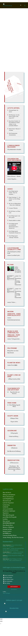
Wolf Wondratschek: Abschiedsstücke (13, 134)
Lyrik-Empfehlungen (8, 499)
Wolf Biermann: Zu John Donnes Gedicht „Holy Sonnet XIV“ (14, 116)
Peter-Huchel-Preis (8, 525)
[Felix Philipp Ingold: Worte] (14, 406)
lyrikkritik (5, 507)
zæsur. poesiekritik (8, 509)
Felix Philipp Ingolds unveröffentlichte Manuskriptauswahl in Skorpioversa (13, 226)
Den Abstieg (7, 583)
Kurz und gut (6, 521)
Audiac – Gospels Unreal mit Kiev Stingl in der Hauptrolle (18, 269)
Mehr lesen (6, 44)
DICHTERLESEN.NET (9, 523)
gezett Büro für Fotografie (10, 517)
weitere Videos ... (11, 302)
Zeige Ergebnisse (14, 589)
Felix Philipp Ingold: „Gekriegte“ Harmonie (13, 236)
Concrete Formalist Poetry (10, 535)
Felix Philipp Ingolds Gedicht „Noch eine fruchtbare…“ (13, 192)
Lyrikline (5, 519)
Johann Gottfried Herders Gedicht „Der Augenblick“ (12, 545)
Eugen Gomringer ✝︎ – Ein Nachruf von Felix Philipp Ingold (14, 199)
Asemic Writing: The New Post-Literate (13, 537)
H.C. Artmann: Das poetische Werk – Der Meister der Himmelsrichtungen (13, 549)
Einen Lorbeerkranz (9, 575)
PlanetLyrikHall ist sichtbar (14, 220)
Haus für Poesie (7, 492)
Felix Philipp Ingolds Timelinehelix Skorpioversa (15, 232)
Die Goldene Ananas (9, 579)
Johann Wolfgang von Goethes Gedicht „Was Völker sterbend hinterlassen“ (12, 559)
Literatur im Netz (7, 529)
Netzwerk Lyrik (7, 501)
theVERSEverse (7, 533)
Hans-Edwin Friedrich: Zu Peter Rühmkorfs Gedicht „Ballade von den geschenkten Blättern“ (14, 123)
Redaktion (7, 31)
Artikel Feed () (12, 365)
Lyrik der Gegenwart (8, 503)
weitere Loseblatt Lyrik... (13, 255)
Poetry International (8, 496)
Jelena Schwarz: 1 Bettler (14, 176)
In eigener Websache (13, 208)
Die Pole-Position (8, 577)
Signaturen (6, 513)
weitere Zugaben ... (12, 179)
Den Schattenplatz (8, 581)
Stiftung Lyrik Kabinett (9, 494)
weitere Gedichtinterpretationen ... (13, 320)
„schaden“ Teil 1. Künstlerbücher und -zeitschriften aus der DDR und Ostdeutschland (18, 293)
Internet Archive (7, 531)
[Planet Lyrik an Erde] (14, 379)
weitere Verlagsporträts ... (14, 339)
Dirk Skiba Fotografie (8, 515)
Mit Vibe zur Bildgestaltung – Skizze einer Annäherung (15, 204)
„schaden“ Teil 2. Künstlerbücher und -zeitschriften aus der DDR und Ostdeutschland (18, 280)
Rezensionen (10, 33)
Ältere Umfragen (6, 593)
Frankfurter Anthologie (9, 511)
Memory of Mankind (8, 527)
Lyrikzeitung (6, 505)
